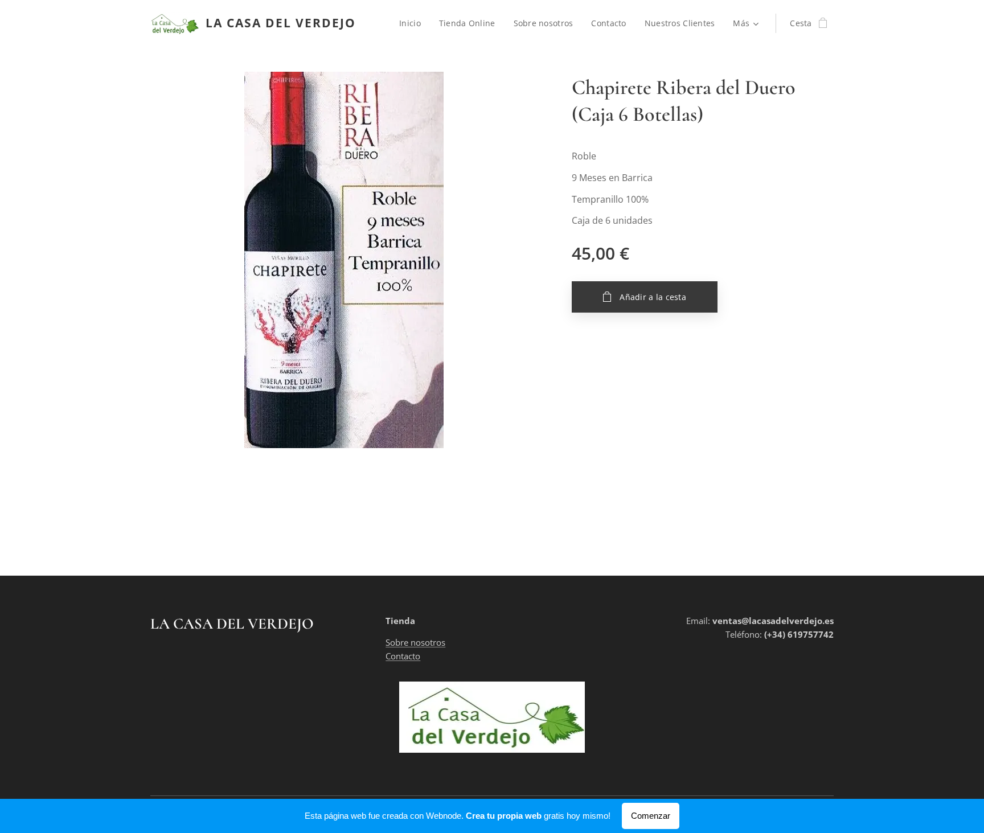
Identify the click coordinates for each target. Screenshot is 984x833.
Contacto (403, 656)
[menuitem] (413, 23)
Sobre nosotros (415, 642)
